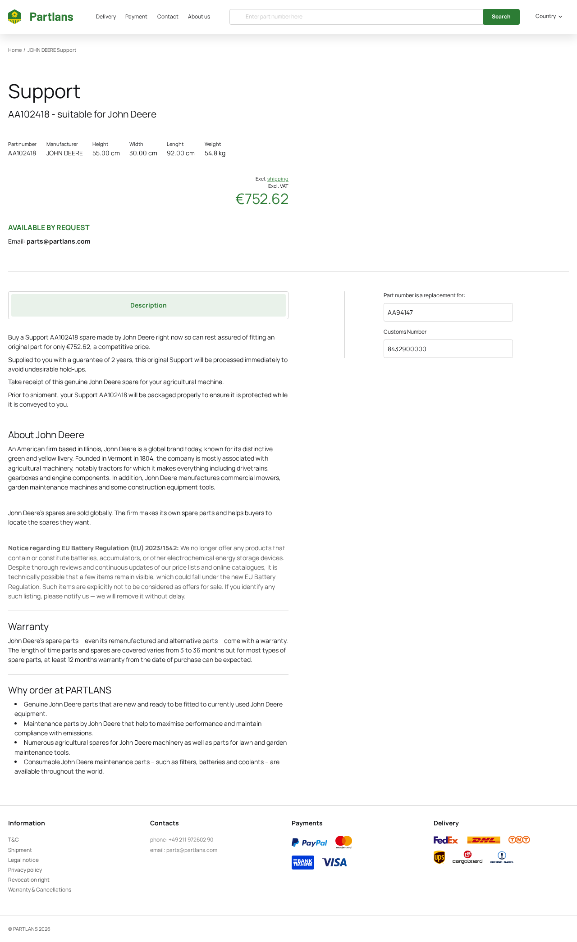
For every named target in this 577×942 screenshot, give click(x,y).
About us (199, 16)
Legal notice (23, 860)
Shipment (20, 850)
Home (15, 50)
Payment (136, 16)
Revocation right (29, 879)
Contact (168, 16)
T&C (13, 839)
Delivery (106, 16)
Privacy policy (25, 870)
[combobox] (547, 16)
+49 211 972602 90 (191, 839)
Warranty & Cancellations (39, 889)
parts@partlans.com (59, 241)
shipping (277, 179)
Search (501, 16)
